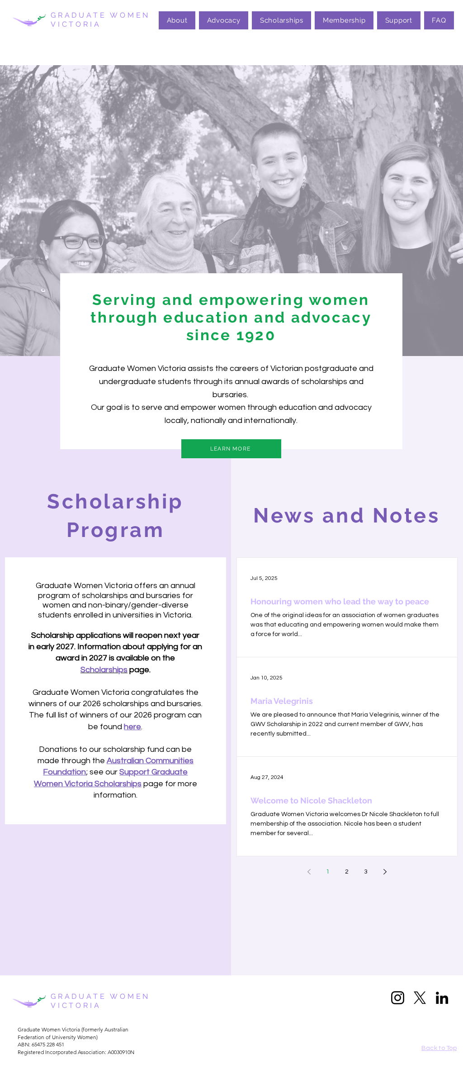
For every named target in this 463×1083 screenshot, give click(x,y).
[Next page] (385, 872)
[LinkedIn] (442, 998)
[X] (420, 998)
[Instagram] (397, 998)
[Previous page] (309, 872)
